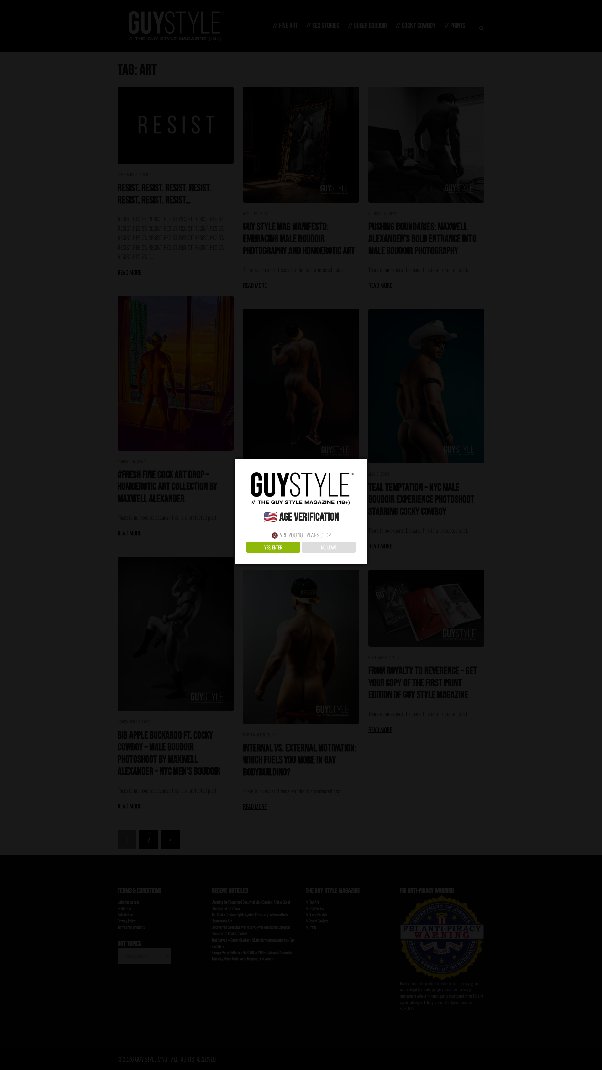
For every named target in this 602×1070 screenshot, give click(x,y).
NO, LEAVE (329, 547)
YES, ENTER (273, 547)
